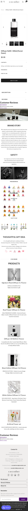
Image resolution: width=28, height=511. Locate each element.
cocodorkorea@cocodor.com (18, 465)
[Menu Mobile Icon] (1, 2)
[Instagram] (12, 475)
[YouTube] (15, 475)
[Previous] (3, 27)
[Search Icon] (5, 1)
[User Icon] (23, 1)
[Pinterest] (18, 475)
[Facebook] (8, 475)
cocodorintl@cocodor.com (17, 468)
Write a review (3, 107)
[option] (14, 27)
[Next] (24, 27)
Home (2, 9)
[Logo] (14, 2)
